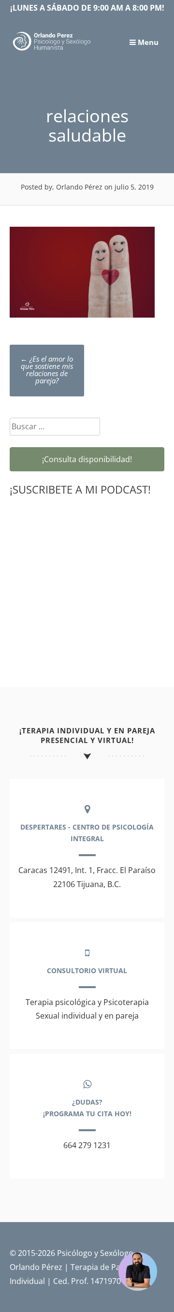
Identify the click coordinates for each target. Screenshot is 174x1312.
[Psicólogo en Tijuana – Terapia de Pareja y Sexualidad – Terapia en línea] (52, 49)
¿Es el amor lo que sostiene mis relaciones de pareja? (46, 369)
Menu (147, 42)
